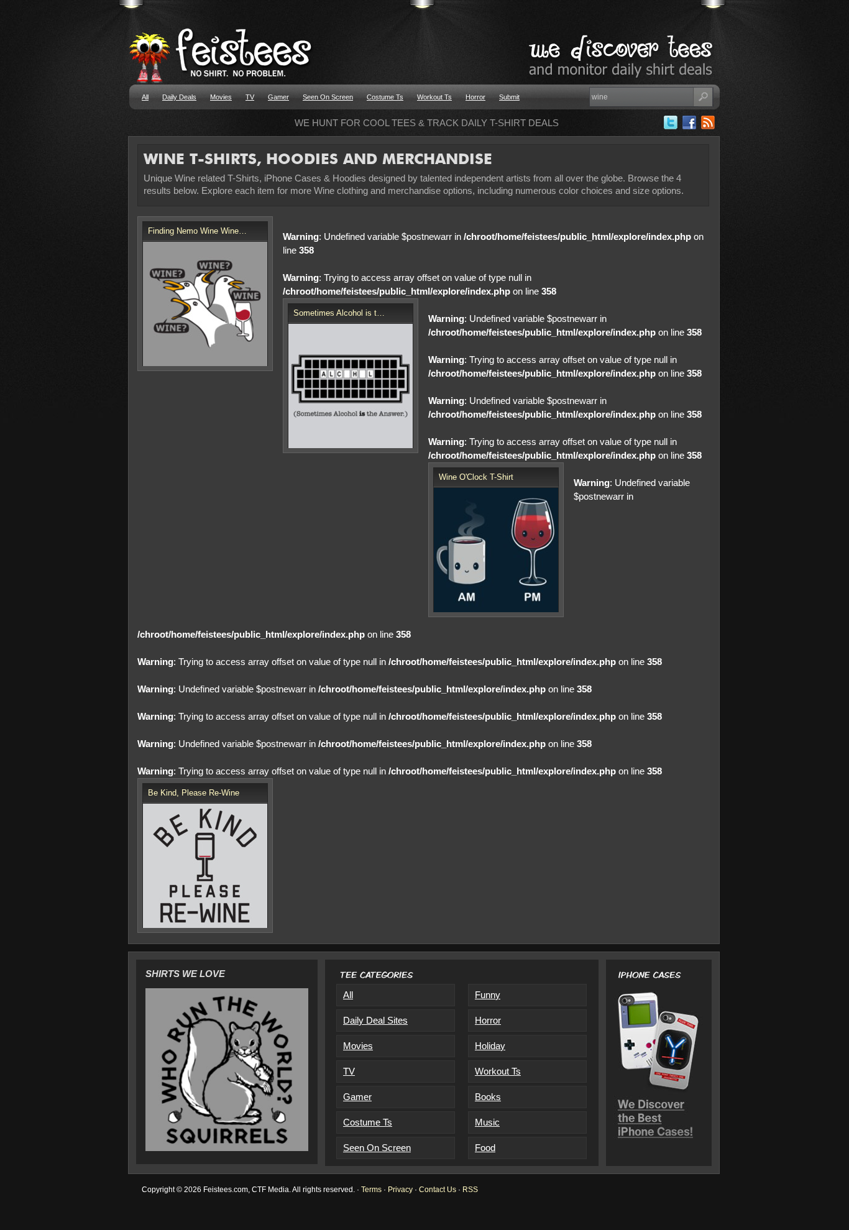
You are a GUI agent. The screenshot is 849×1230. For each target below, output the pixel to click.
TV (250, 97)
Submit (509, 97)
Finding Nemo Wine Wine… (197, 231)
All (145, 97)
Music (487, 1122)
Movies (221, 97)
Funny (487, 994)
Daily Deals (179, 97)
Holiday (490, 1045)
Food (485, 1147)
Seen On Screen (328, 97)
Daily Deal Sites (375, 1020)
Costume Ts (385, 97)
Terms (371, 1189)
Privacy (400, 1189)
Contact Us (437, 1189)
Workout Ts (434, 97)
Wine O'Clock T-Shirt (476, 477)
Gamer (278, 97)
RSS (470, 1189)
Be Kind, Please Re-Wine (193, 792)
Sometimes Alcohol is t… (339, 313)
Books (488, 1096)
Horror (475, 97)
